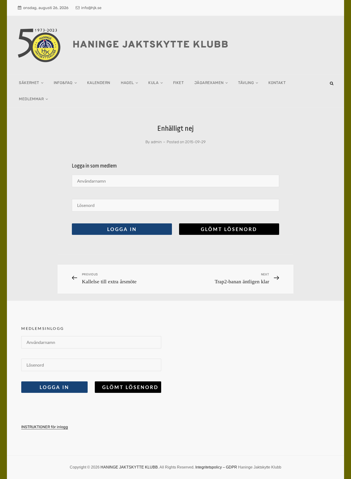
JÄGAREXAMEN (208, 82)
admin (156, 142)
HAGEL (127, 82)
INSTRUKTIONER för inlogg (44, 427)
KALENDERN (98, 82)
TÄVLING (246, 82)
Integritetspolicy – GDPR (216, 467)
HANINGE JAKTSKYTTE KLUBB (151, 45)
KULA (153, 82)
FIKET (178, 82)
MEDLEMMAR (31, 99)
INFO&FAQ (63, 82)
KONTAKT (277, 82)
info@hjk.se (91, 7)
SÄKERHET (29, 82)
